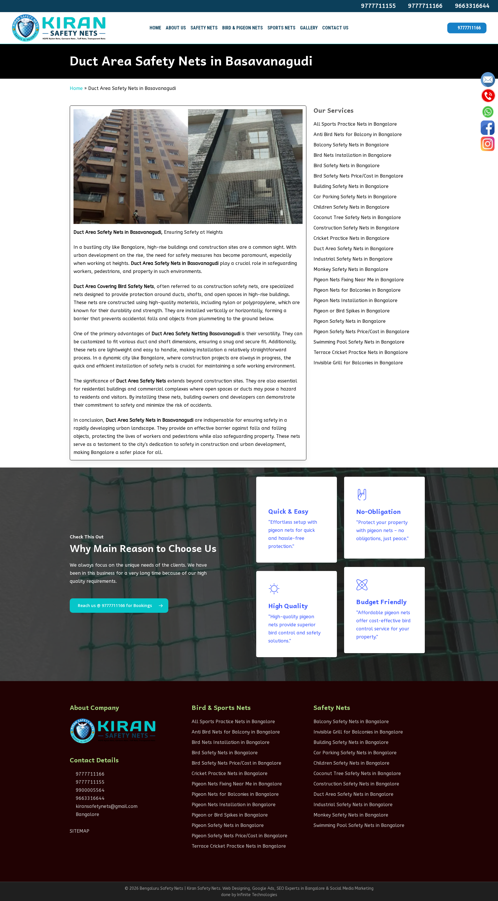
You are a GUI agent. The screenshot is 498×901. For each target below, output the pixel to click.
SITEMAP (79, 831)
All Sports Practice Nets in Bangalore (355, 124)
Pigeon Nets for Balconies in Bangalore (357, 290)
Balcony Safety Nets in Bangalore (351, 145)
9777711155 (89, 782)
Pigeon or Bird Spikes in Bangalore (352, 311)
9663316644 (89, 798)
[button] (119, 605)
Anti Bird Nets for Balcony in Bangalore (358, 134)
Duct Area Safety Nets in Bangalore (353, 248)
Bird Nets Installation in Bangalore (352, 155)
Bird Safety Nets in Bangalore (347, 165)
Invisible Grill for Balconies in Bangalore (358, 362)
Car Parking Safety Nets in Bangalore (355, 196)
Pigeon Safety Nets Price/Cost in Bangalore (361, 331)
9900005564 (89, 790)
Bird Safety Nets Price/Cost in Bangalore (358, 176)
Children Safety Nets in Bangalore (351, 207)
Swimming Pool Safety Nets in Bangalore (359, 342)
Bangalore (86, 814)
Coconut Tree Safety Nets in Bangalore (357, 217)
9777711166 (89, 774)
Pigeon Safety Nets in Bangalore (350, 321)
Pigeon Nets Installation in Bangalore (355, 300)
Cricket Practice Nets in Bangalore (351, 238)
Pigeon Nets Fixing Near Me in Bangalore (359, 279)
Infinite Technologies (257, 894)
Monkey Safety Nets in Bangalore (351, 269)
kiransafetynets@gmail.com (105, 806)
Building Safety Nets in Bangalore (351, 186)
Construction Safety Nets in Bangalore (356, 228)
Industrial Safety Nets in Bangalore (353, 259)
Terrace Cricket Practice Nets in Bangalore (361, 352)
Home (76, 88)
